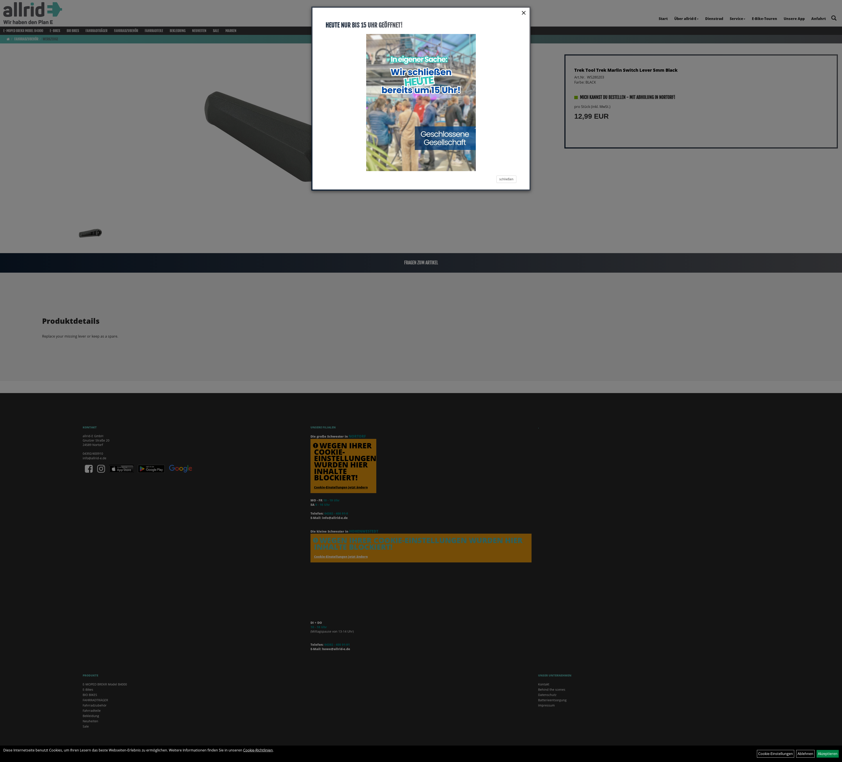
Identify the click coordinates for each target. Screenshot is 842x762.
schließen (506, 179)
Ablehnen (805, 753)
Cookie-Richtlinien (258, 750)
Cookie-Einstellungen (775, 753)
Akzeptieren (827, 753)
